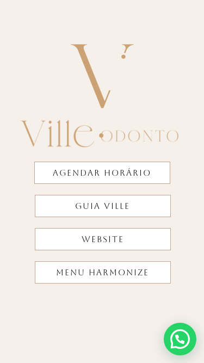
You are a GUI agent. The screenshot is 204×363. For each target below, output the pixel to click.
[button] (180, 339)
